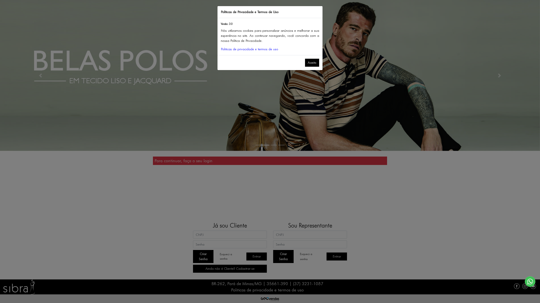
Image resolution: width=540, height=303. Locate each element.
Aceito (312, 63)
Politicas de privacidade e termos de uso (249, 49)
